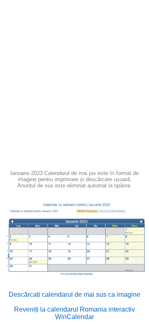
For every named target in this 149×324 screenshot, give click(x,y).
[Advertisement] (74, 87)
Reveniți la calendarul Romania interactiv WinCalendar (74, 313)
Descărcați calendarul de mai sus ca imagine (74, 294)
